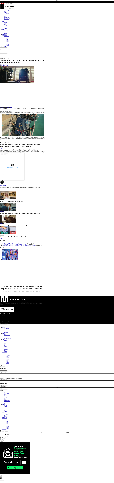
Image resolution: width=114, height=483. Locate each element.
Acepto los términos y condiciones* (7, 479)
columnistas (40, 303)
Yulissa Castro (3, 185)
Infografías (5, 28)
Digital (3, 29)
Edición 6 (7, 360)
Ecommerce (6, 31)
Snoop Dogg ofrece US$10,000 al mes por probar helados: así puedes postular (14, 243)
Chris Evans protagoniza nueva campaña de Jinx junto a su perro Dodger (16, 146)
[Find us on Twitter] (0, 365)
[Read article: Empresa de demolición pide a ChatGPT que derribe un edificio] (22, 230)
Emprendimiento (6, 13)
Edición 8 (7, 44)
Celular (1, 440)
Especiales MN (4, 35)
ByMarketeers (6, 354)
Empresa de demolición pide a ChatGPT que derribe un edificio (14, 236)
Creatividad (5, 23)
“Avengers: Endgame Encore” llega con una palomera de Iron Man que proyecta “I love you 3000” (23, 294)
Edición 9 (7, 45)
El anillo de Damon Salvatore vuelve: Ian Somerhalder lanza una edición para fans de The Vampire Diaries (18, 245)
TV (4, 27)
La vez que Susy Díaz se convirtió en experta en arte (11, 142)
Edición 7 (7, 43)
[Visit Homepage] (7, 9)
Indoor (5, 26)
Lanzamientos (6, 332)
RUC (1, 439)
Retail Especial (6, 36)
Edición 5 (7, 42)
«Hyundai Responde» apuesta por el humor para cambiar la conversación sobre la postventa (20, 144)
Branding (5, 25)
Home (1, 58)
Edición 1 (7, 38)
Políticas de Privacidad (5, 321)
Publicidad (3, 21)
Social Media (6, 349)
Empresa (1, 438)
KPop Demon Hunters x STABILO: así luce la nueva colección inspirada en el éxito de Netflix (22, 291)
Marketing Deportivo (7, 18)
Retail (5, 16)
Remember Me (3, 372)
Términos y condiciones (6, 320)
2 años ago (2, 64)
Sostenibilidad (4, 34)
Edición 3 (7, 40)
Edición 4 (7, 41)
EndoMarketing (6, 19)
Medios (5, 11)
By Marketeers (8, 37)
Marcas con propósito (7, 20)
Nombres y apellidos (3, 436)
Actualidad (3, 9)
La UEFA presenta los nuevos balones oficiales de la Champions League (13, 242)
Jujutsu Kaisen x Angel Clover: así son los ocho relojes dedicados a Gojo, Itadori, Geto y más (22, 293)
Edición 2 (7, 39)
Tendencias (5, 12)
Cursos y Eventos (6, 10)
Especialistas (4, 46)
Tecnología (5, 33)
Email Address (2, 437)
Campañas (5, 22)
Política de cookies (63, 432)
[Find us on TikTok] (1, 365)
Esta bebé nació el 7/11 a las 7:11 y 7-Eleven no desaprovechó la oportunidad (14, 244)
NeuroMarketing (6, 337)
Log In (1, 381)
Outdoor (5, 343)
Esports (5, 32)
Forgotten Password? (3, 375)
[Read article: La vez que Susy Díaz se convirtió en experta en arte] (22, 195)
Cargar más (2, 148)
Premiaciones (6, 14)
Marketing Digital (6, 30)
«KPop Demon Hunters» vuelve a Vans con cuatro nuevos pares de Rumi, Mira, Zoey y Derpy (22, 286)
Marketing (3, 15)
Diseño (5, 24)
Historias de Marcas (7, 17)
